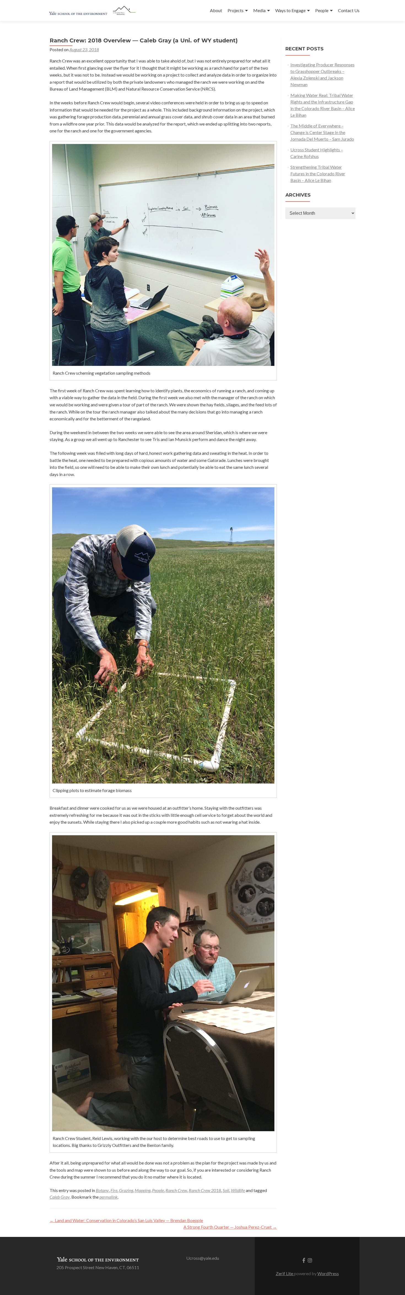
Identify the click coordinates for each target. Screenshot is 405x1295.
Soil (226, 1190)
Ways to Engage (290, 10)
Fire (113, 1190)
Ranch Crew (176, 1190)
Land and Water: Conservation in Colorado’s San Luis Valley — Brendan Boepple (126, 1220)
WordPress (328, 1273)
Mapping (142, 1190)
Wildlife (238, 1190)
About (216, 10)
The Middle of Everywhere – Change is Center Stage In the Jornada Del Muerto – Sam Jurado (322, 132)
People (321, 10)
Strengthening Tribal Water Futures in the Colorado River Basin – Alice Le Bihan (317, 173)
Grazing (126, 1190)
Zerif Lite (285, 1273)
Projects (236, 10)
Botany (102, 1190)
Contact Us (349, 10)
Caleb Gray (60, 1196)
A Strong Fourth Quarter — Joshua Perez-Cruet (230, 1226)
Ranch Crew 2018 (205, 1190)
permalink (108, 1196)
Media (259, 10)
